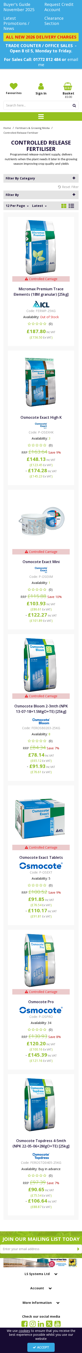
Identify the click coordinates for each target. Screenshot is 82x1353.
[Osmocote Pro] (41, 960)
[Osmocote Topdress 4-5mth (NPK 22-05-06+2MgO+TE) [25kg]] (41, 1104)
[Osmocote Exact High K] (41, 381)
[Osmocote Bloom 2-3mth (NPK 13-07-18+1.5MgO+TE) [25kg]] (41, 664)
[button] (41, 324)
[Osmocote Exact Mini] (41, 520)
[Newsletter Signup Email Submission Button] (78, 1249)
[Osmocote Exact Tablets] (41, 816)
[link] (24, 1323)
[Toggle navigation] (41, 116)
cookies (24, 1331)
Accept (43, 1347)
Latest (38, 206)
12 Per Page (16, 206)
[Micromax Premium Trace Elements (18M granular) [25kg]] (41, 247)
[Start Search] (74, 105)
